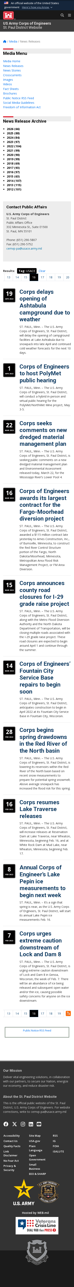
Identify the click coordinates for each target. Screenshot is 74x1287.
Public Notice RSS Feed (37, 1030)
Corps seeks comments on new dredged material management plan (43, 433)
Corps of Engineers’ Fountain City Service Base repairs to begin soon (45, 677)
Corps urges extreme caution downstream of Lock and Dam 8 (41, 944)
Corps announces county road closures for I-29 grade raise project (44, 593)
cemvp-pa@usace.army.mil (24, 248)
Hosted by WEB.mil (35, 1213)
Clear (42, 271)
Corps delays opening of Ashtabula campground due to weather (45, 305)
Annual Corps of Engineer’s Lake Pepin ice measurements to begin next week (43, 881)
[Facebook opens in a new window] (5, 1124)
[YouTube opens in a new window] (39, 1124)
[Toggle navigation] (68, 15)
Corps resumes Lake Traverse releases (39, 809)
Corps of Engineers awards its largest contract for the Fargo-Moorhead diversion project (44, 505)
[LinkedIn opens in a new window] (31, 1124)
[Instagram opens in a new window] (23, 1124)
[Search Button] (61, 15)
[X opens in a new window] (14, 1124)
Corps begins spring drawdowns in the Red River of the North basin (43, 740)
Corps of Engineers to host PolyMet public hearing (44, 373)
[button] (37, 7)
